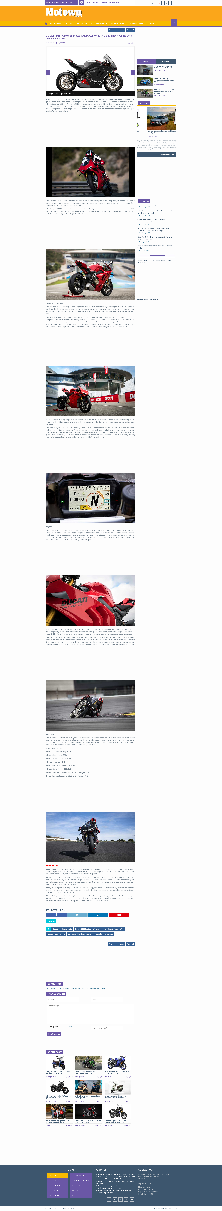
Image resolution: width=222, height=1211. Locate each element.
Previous (120, 30)
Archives (75, 1190)
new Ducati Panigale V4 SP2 (79, 934)
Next (111, 30)
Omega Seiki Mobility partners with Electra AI (154, 219)
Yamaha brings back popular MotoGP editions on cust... (116, 1121)
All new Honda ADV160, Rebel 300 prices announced (58, 1097)
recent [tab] (146, 61)
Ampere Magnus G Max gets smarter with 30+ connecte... (116, 1097)
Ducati (55, 929)
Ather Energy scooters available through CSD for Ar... (87, 1097)
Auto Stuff (82, 23)
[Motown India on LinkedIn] (173, 3)
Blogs (152, 23)
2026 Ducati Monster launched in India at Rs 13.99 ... (88, 1121)
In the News (55, 23)
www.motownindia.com (112, 1188)
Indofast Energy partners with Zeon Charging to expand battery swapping (155, 261)
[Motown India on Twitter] (152, 3)
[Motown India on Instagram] (166, 3)
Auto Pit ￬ (69, 23)
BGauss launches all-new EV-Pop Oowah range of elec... (58, 1121)
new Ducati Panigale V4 (113, 929)
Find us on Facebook (148, 299)
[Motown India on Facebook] (145, 3)
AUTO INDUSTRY (117, 23)
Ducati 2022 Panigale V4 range (87, 929)
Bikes (57, 1185)
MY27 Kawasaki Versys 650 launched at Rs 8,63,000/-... (85, 1072)
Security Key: (52, 1027)
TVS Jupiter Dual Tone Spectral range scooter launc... (58, 1072)
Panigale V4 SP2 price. (104, 934)
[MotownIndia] (65, 12)
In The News (143, 201)
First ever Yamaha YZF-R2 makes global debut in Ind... (117, 1072)
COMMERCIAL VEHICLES (137, 23)
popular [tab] (165, 61)
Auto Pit (52, 1175)
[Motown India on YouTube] (159, 3)
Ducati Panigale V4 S (56, 934)
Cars (58, 1180)
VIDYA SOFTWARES (171, 1209)
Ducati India (67, 929)
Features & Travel (99, 23)
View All (130, 30)
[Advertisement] (135, 13)
